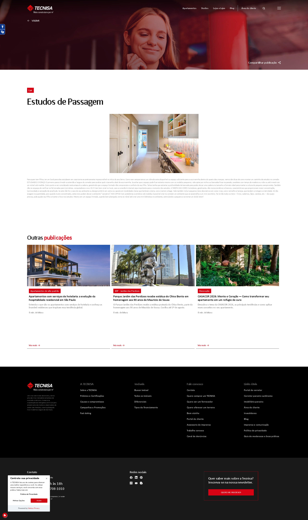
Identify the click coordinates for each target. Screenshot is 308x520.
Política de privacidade (255, 430)
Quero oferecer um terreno (201, 407)
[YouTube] (136, 483)
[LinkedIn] (136, 477)
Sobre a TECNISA (88, 390)
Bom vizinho (193, 413)
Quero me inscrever (231, 492)
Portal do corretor (253, 390)
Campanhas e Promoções (93, 407)
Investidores (250, 413)
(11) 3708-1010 (52, 488)
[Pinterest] (141, 477)
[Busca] (263, 8)
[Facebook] (131, 477)
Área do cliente (252, 407)
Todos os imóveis (142, 396)
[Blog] (141, 483)
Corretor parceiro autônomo (258, 396)
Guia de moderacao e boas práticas (261, 436)
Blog (246, 419)
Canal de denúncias (196, 436)
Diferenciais (140, 401)
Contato (191, 390)
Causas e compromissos (92, 401)
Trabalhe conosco (195, 430)
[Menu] (279, 8)
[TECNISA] (57, 8)
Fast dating (85, 413)
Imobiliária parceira (253, 401)
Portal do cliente (195, 419)
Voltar (35, 20)
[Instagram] (131, 483)
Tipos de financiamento (146, 407)
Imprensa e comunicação (256, 424)
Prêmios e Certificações (92, 396)
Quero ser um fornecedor (200, 401)
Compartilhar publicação (262, 62)
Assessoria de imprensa (199, 424)
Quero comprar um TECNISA (201, 396)
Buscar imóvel (141, 390)
